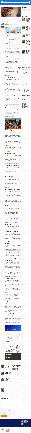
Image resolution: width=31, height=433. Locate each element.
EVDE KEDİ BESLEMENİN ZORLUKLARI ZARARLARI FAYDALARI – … (28, 43)
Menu (28, 1)
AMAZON (6, 105)
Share (2, 23)
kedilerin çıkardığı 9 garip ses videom (13, 256)
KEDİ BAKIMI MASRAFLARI (28, 35)
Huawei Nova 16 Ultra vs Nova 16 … (26, 68)
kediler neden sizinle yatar (15, 163)
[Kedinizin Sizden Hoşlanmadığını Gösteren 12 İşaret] (2, 366)
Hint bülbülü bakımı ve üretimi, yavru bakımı (28, 28)
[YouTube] (17, 369)
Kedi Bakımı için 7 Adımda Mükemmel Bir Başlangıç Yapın (8, 390)
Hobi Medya (3, 1)
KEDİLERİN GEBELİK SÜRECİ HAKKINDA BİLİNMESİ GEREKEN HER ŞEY (8, 381)
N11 (18, 104)
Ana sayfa (6, 19)
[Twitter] (16, 369)
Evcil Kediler (24, 103)
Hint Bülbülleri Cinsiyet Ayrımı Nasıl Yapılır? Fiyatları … (28, 20)
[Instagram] (14, 369)
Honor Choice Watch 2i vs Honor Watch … (25, 73)
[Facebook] (12, 369)
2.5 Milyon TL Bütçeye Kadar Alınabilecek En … (26, 78)
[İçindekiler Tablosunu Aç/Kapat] (13, 46)
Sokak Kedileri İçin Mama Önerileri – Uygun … (28, 52)
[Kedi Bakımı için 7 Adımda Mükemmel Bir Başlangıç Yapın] (2, 390)
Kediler (8, 19)
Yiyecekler (23, 107)
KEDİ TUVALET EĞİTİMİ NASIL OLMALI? (8, 373)
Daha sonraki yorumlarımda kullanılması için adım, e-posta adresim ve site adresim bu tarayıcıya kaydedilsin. (10, 413)
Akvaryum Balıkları (25, 106)
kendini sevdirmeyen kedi (16, 250)
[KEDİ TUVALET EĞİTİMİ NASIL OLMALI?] (2, 373)
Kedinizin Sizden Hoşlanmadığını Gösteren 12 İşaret (8, 367)
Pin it (2, 27)
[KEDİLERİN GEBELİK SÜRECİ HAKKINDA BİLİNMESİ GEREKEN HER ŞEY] (2, 379)
